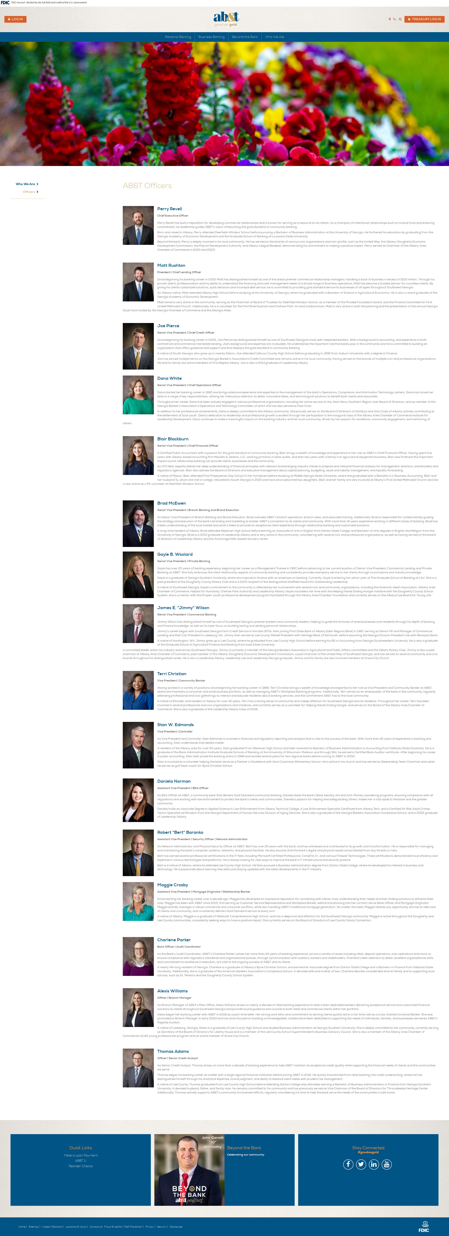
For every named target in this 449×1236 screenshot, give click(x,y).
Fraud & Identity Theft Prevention (123, 1226)
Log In (17, 19)
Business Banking (212, 37)
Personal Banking (178, 37)
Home (22, 1226)
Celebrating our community (245, 1154)
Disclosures (176, 1226)
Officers (29, 192)
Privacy (150, 1226)
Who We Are (274, 37)
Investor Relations (52, 1226)
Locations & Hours (76, 1226)
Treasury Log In (426, 19)
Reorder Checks (81, 1166)
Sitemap (34, 1226)
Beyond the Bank (245, 37)
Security (161, 1226)
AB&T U (80, 1161)
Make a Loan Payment (81, 1155)
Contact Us (96, 1226)
